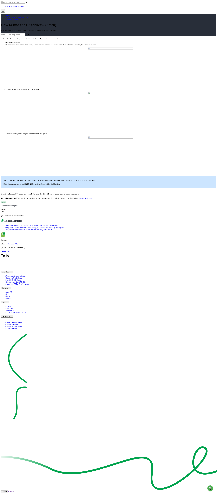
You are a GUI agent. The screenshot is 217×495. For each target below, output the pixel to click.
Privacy (8, 306)
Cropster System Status (13, 326)
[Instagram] (2, 256)
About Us (8, 292)
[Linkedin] (7, 256)
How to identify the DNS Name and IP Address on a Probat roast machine (31, 225)
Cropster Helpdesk (12, 324)
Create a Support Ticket (13, 322)
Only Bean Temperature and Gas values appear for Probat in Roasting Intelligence (34, 228)
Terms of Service (11, 310)
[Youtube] (11, 256)
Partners (8, 298)
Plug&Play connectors (13, 19)
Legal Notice (10, 308)
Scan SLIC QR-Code (13, 280)
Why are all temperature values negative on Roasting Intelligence (28, 230)
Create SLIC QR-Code (13, 278)
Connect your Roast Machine (15, 282)
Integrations (6, 272)
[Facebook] (5, 256)
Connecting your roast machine (16, 17)
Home (7, 15)
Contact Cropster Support (14, 6)
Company (5, 288)
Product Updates (11, 328)
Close (4, 491)
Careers (8, 294)
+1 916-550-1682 (12, 244)
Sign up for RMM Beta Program (17, 284)
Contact (8, 296)
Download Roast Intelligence (15, 276)
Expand (11, 491)
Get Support (6, 316)
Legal (4, 302)
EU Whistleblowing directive (15, 312)
